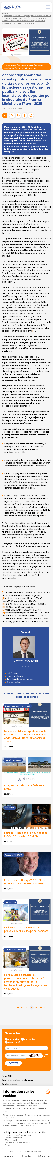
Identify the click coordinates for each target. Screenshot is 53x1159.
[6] (46, 515)
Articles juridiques (10, 1084)
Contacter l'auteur (16, 676)
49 (41, 1007)
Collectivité (14, 1042)
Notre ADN (7, 1076)
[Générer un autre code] (45, 1055)
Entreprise (29, 1039)
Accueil (5, 13)
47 (32, 1007)
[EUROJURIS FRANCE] (12, 7)
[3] (13, 281)
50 (45, 1007)
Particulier (13, 1039)
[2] (16, 273)
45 (22, 1007)
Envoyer (13, 1063)
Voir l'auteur (12, 673)
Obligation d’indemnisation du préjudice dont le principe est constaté (26, 929)
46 (27, 1007)
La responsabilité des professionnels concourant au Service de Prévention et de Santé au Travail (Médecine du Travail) (25, 736)
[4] (33, 331)
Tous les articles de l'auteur (20, 679)
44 (18, 1007)
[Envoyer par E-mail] (31, 115)
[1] (21, 189)
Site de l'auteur (14, 682)
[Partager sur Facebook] (24, 115)
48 (36, 1007)
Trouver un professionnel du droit (18, 1080)
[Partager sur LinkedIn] (18, 115)
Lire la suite (26, 777)
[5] (39, 513)
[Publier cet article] (12, 115)
